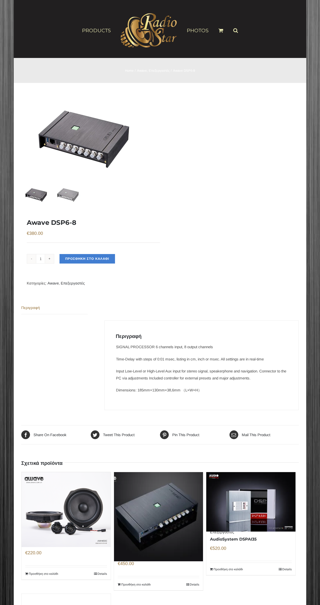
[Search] (227, 28)
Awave (53, 283)
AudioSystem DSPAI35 (233, 539)
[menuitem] (107, 30)
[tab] (54, 308)
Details (102, 574)
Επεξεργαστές (73, 283)
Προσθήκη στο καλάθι (87, 259)
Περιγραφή (30, 307)
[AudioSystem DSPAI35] (251, 494)
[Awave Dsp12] (158, 505)
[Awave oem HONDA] (66, 500)
